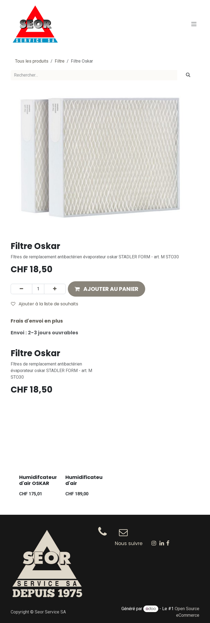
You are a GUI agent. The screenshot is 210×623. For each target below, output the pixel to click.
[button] (106, 289)
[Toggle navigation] (193, 24)
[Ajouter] (55, 289)
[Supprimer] (21, 289)
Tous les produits (31, 61)
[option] (105, 464)
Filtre (60, 61)
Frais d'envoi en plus (37, 320)
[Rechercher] (188, 75)
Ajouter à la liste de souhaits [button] (48, 304)
